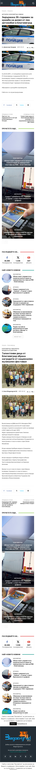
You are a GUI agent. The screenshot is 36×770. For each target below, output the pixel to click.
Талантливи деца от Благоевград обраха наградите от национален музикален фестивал (26, 119)
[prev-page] (3, 242)
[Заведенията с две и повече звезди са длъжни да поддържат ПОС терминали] (18, 221)
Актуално (10, 11)
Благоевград (13, 14)
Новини (20, 14)
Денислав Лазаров (10, 47)
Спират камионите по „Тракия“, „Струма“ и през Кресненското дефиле (18, 198)
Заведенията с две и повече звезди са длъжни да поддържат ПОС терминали (18, 234)
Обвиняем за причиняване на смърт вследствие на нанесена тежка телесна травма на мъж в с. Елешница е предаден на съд (22, 316)
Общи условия (24, 764)
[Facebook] (5, 756)
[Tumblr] (26, 756)
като (7, 256)
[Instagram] (10, 756)
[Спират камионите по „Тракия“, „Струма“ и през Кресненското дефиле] (18, 185)
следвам (18, 256)
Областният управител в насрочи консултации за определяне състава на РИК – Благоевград (18, 163)
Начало (4, 11)
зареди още (17, 336)
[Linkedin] (15, 756)
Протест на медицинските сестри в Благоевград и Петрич (9, 119)
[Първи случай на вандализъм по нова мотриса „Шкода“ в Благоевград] (7, 328)
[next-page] (6, 242)
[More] (28, 105)
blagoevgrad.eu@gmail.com (18, 751)
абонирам (29, 256)
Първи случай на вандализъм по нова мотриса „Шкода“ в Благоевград (20, 329)
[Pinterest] (20, 756)
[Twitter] (31, 756)
